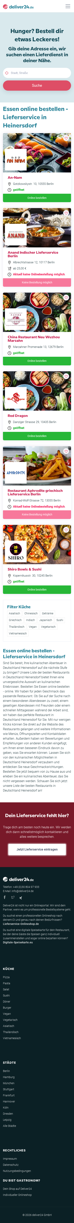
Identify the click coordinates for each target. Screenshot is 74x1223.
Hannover (9, 1101)
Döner (6, 1001)
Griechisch (15, 620)
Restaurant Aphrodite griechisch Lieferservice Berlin (35, 492)
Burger (7, 1007)
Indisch (30, 620)
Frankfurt (9, 1095)
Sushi (59, 620)
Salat (6, 989)
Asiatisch (14, 613)
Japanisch (45, 620)
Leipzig (7, 1119)
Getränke (47, 613)
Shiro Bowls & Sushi (24, 569)
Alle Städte (9, 1125)
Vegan (33, 626)
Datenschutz (11, 1164)
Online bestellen (37, 197)
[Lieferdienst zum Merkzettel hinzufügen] (66, 138)
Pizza (6, 977)
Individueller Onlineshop (17, 1194)
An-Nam (15, 177)
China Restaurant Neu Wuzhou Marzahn (34, 338)
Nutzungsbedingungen (17, 1170)
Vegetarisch (48, 626)
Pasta (6, 983)
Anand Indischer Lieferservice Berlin (33, 254)
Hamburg (9, 1077)
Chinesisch (31, 613)
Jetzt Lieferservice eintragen (37, 849)
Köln (5, 1107)
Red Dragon (18, 415)
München (8, 1083)
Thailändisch (16, 626)
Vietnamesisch (18, 633)
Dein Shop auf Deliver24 (17, 1188)
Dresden (8, 1113)
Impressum (10, 1158)
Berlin (6, 1071)
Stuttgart (8, 1089)
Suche (37, 85)
